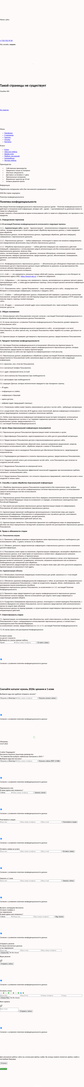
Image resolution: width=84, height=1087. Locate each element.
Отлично (4, 1063)
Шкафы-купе (9, 154)
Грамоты (7, 137)
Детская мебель (10, 160)
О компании (9, 135)
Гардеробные (9, 158)
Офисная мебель (10, 152)
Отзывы (7, 140)
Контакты (7, 142)
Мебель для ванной (12, 156)
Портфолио (8, 133)
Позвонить (37, 1086)
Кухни (6, 150)
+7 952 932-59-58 (6, 41)
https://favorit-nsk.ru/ (28, 276)
